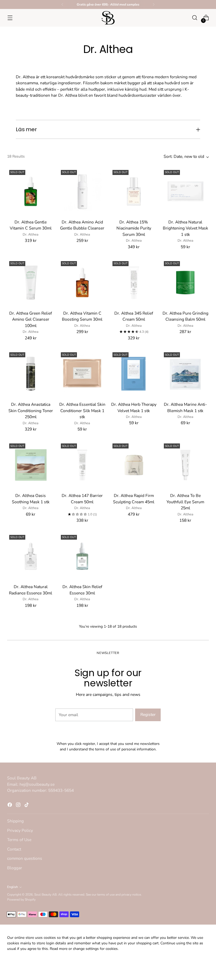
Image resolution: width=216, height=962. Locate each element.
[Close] (161, 422)
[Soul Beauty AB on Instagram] (108, 540)
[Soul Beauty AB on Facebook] (99, 540)
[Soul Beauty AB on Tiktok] (116, 540)
